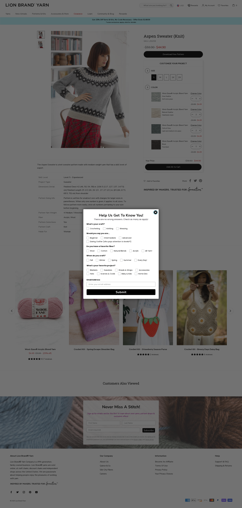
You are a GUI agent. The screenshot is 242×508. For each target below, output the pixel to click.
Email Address (93, 280)
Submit (121, 292)
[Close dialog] (156, 212)
